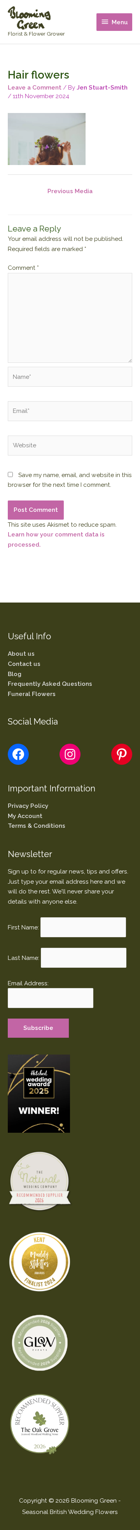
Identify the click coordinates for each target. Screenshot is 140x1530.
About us (21, 653)
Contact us (24, 663)
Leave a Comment (34, 87)
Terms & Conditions (36, 825)
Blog (14, 674)
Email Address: (28, 983)
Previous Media (70, 191)
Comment (23, 267)
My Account (25, 816)
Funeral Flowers (32, 694)
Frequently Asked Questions (50, 683)
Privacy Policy (28, 805)
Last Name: (23, 957)
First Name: (23, 927)
